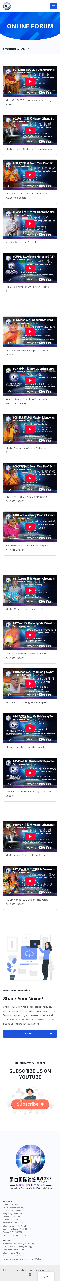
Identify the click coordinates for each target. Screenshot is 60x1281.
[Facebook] (30, 1274)
